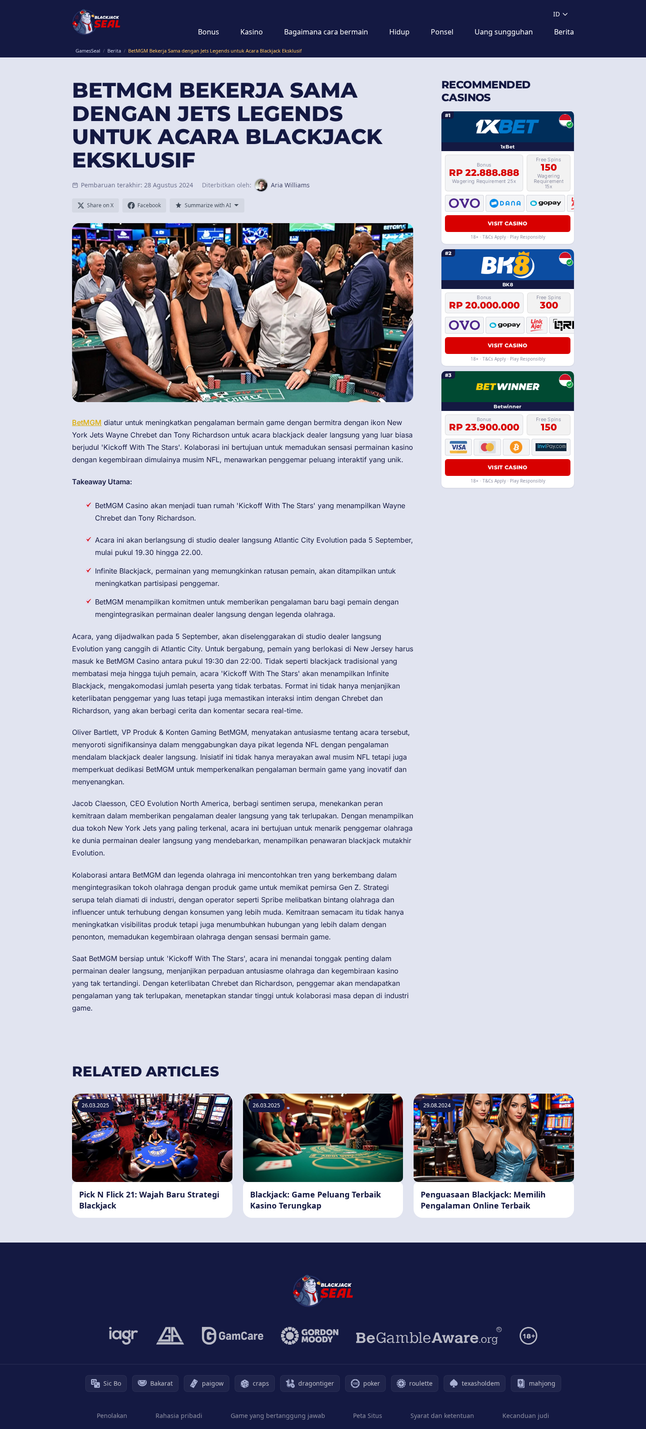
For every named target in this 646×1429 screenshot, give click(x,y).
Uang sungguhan (504, 32)
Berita (564, 32)
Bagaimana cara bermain (326, 32)
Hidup (399, 32)
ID (556, 14)
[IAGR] (123, 1336)
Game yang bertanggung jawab (278, 1415)
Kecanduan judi (525, 1415)
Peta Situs (367, 1415)
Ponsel (442, 32)
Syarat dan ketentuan (442, 1415)
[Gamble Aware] (429, 1336)
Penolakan (112, 1415)
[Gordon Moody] (309, 1336)
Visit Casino (508, 223)
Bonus (208, 32)
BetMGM (87, 422)
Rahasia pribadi (179, 1415)
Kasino (251, 32)
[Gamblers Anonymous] (170, 1336)
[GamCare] (232, 1336)
